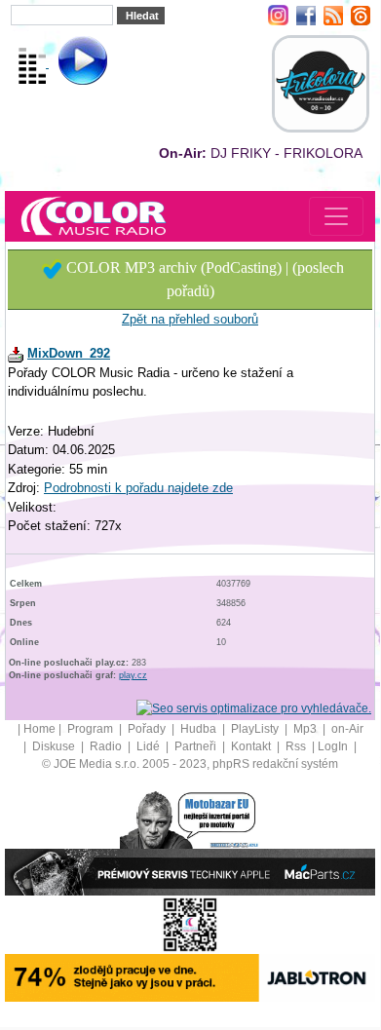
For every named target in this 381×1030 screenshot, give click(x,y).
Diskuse (55, 746)
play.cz (133, 675)
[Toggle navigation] (336, 216)
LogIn (334, 746)
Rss (297, 746)
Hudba (199, 729)
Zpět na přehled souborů (190, 319)
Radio (107, 746)
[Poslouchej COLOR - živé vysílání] (67, 63)
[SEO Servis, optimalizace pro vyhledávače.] (253, 707)
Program (91, 729)
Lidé (149, 746)
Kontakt (252, 746)
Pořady (148, 729)
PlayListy (256, 729)
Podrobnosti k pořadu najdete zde (138, 487)
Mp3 (306, 729)
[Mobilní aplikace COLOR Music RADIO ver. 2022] (190, 924)
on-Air (347, 729)
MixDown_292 (68, 353)
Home (39, 729)
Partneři (196, 746)
